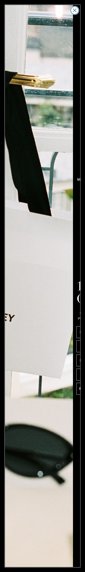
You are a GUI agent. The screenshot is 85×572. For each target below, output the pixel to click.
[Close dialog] (75, 10)
